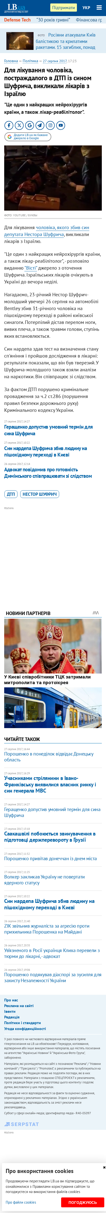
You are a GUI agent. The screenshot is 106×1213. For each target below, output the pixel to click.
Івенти (10, 1011)
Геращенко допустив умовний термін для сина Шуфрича (48, 430)
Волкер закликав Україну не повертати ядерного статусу (44, 880)
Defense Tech (17, 20)
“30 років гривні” (53, 20)
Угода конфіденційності (25, 1028)
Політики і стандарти (22, 1022)
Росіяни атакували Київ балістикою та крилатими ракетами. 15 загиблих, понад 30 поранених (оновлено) (65, 44)
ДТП (11, 494)
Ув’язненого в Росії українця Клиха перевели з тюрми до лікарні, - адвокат (52, 953)
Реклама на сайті (19, 1005)
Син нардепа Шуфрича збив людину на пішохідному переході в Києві (45, 451)
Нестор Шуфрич (40, 494)
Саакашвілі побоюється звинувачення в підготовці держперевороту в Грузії (49, 836)
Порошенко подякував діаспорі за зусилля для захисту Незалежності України (53, 977)
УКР (86, 7)
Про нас (11, 999)
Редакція (11, 1016)
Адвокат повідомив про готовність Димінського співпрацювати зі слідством (48, 472)
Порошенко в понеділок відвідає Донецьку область (48, 757)
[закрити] (104, 1167)
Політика (30, 60)
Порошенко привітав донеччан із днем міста (50, 858)
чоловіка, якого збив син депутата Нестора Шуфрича (46, 231)
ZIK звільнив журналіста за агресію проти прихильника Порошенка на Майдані (46, 929)
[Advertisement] (53, 552)
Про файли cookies (21, 1202)
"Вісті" (30, 268)
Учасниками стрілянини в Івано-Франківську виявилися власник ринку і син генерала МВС (50, 784)
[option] (53, 40)
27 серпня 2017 (55, 61)
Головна (11, 60)
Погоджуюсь (83, 1202)
